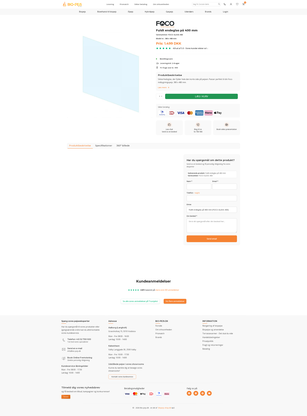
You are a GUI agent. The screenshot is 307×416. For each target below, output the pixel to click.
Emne (189, 204)
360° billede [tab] (123, 145)
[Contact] (225, 4)
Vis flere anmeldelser (175, 301)
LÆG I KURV (201, 96)
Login (225, 11)
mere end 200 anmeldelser (167, 290)
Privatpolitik (207, 341)
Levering (110, 4)
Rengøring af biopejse (212, 325)
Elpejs (130, 11)
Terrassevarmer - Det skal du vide (217, 333)
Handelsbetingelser (211, 337)
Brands (208, 11)
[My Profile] (231, 4)
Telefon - (193, 193)
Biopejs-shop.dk (164, 408)
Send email (212, 238)
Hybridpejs (149, 11)
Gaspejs (169, 11)
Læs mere (162, 87)
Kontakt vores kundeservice (122, 377)
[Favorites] (237, 4)
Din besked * (192, 216)
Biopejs (82, 11)
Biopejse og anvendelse (213, 329)
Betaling (206, 349)
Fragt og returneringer (212, 345)
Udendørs (189, 11)
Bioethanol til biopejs (106, 11)
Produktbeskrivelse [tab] (80, 145)
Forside (158, 325)
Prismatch (124, 4)
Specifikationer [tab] (103, 145)
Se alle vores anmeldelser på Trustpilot (140, 301)
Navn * (189, 181)
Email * (215, 181)
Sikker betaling (140, 4)
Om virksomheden (161, 4)
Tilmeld (65, 397)
